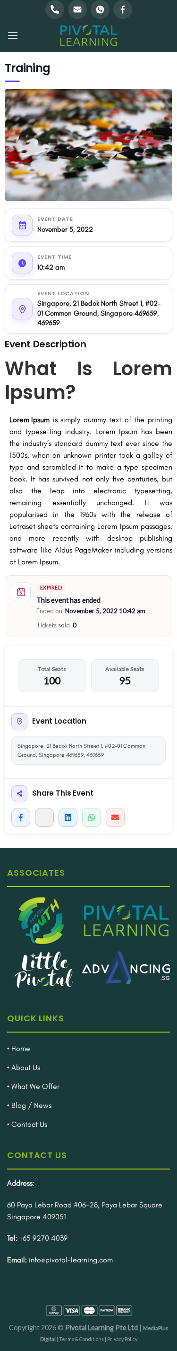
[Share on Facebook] (20, 817)
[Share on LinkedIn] (68, 817)
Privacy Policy (122, 1339)
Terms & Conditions (81, 1339)
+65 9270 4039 (43, 1237)
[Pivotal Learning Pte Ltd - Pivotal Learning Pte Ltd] (88, 35)
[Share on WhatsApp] (91, 817)
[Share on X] (44, 817)
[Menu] (12, 35)
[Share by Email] (115, 817)
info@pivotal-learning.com (71, 1259)
